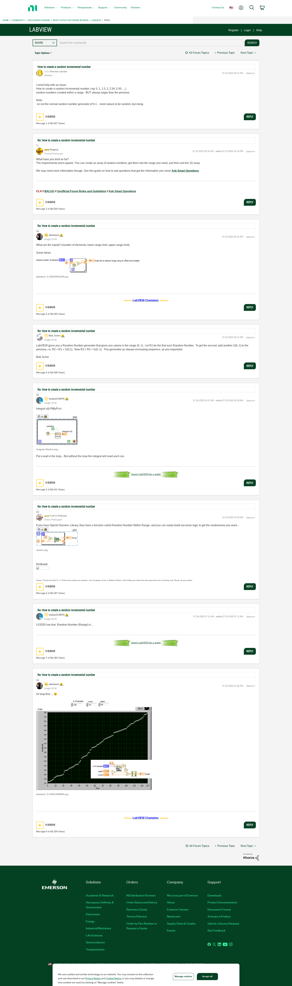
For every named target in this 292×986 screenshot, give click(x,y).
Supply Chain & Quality (181, 923)
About (171, 902)
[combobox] (150, 42)
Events (171, 930)
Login (247, 30)
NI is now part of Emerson (182, 895)
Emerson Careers (177, 909)
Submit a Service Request (223, 923)
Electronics (93, 914)
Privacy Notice (93, 978)
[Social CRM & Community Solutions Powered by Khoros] (251, 856)
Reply (249, 116)
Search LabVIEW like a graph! (145, 474)
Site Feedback (216, 930)
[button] (39, 117)
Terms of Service (136, 916)
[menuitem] (50, 8)
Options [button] (249, 73)
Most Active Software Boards (70, 20)
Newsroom (173, 916)
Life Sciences (94, 935)
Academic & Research (100, 895)
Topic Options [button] (42, 53)
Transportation (95, 949)
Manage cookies (183, 976)
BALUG (49, 191)
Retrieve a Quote (136, 909)
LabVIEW (96, 20)
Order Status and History (141, 902)
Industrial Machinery (98, 928)
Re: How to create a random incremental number (66, 140)
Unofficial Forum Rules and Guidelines (81, 191)
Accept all (207, 976)
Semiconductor (95, 942)
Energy (90, 921)
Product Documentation (222, 902)
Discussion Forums (39, 20)
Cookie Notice (113, 978)
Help (259, 30)
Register (233, 30)
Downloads (214, 895)
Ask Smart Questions (185, 170)
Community (18, 20)
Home (6, 20)
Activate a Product (219, 916)
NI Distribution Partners (140, 895)
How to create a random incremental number (64, 67)
